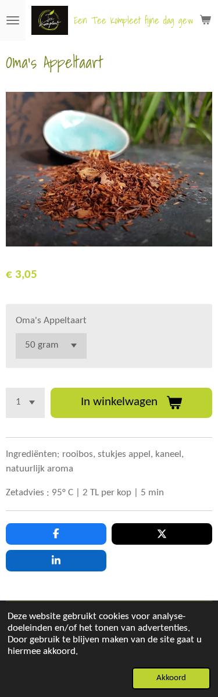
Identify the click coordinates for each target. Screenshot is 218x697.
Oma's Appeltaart (51, 321)
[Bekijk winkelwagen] (205, 20)
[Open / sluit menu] (13, 20)
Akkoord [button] (171, 678)
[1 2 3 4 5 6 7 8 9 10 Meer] (25, 403)
